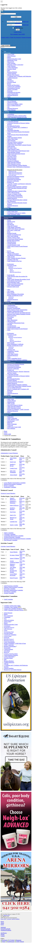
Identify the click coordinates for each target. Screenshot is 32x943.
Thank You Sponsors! (15, 37)
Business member (18, 28)
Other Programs (11, 140)
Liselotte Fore (13, 521)
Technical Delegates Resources (15, 381)
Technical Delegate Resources (15, 197)
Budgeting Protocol (9, 640)
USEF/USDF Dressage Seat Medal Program (18, 312)
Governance (10, 80)
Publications (10, 416)
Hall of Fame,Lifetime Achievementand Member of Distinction (14, 254)
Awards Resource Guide (13, 245)
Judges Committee (8, 532)
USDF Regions (11, 63)
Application (11, 296)
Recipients (10, 298)
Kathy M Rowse (14, 505)
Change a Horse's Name (13, 237)
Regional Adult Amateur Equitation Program (18, 314)
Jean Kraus (13, 512)
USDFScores (10, 352)
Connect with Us (5, 37)
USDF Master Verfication (14, 227)
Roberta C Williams (12, 564)
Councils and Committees (14, 86)
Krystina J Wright (14, 555)
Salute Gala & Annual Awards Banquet (17, 246)
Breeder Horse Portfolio (13, 240)
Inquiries (6, 667)
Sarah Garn (13, 462)
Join (8, 107)
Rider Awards (10, 292)
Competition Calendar (13, 351)
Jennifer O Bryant (12, 465)
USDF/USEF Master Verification (15, 229)
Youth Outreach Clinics (13, 149)
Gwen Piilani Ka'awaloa (13, 574)
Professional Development (14, 179)
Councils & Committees (10, 634)
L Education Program (12, 121)
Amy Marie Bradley (13, 568)
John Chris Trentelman (13, 471)
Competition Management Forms (15, 323)
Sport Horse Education (13, 130)
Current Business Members (11, 655)
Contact (3, 936)
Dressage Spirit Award (13, 286)
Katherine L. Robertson (13, 502)
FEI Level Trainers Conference (15, 142)
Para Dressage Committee (10, 540)
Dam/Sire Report (11, 242)
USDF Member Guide (13, 419)
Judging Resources (12, 198)
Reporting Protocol (9, 639)
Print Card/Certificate (12, 236)
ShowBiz (9, 324)
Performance (10, 264)
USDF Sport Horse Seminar (14, 137)
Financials (9, 91)
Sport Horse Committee (10, 591)
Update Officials (11, 400)
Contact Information (12, 67)
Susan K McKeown (13, 498)
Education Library (12, 156)
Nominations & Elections (13, 92)
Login (16, 17)
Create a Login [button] (17, 32)
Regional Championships (13, 308)
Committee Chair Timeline (11, 607)
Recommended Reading (13, 126)
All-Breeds (10, 266)
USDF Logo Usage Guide (14, 427)
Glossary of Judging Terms (14, 194)
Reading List (10, 182)
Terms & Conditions (15, 919)
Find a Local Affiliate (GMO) (15, 104)
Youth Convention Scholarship (15, 283)
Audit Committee (8, 599)
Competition (7, 617)
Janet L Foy (13, 515)
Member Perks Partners (13, 75)
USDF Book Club (12, 171)
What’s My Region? (12, 226)
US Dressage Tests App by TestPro (16, 213)
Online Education (11, 158)
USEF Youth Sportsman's (13, 285)
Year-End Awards (11, 265)
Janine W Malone (14, 558)
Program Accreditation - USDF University (18, 409)
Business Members (12, 72)
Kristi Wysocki (14, 578)
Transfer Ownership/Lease (14, 234)
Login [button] (17, 29)
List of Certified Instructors (14, 387)
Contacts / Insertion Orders (11, 653)
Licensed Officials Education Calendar (17, 200)
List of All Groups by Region (14, 405)
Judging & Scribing (12, 102)
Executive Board (11, 69)
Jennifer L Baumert (12, 508)
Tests (5, 618)
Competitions (10, 114)
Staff (8, 70)
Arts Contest (10, 291)
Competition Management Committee (13, 535)
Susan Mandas (13, 552)
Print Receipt (10, 224)
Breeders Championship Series (15, 311)
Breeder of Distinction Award (14, 295)
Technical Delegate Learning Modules (17, 165)
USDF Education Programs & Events (17, 117)
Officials (9, 79)
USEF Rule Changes (12, 354)
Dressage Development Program (15, 176)
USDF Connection (12, 418)
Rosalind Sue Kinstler (13, 571)
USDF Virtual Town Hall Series (15, 173)
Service (9, 250)
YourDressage (11, 421)
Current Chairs (7, 636)
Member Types (11, 221)
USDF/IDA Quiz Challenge (14, 143)
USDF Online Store (12, 211)
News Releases (11, 428)
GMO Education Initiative (14, 162)
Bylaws (9, 83)
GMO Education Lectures (14, 164)
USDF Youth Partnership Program (16, 153)
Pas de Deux (10, 317)
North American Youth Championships (17, 309)
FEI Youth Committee (9, 588)
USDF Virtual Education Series (15, 172)
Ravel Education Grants (13, 282)
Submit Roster (11, 402)
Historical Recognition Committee (13, 484)
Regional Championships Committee (13, 590)
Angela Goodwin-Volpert (14, 561)
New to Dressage (11, 101)
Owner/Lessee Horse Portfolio (15, 239)
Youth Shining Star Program (14, 280)
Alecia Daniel (13, 475)
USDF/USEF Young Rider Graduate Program (19, 145)
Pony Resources (11, 201)
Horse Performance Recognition (15, 294)
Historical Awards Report (15, 272)
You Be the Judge (12, 175)
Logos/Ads (10, 425)
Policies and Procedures (13, 85)
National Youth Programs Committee (13, 587)
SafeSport (3, 927)
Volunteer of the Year (12, 259)
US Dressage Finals (12, 307)
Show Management (12, 320)
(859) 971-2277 (7, 915)
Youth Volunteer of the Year (14, 261)
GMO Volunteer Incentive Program (16, 258)
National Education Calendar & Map (16, 115)
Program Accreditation (13, 161)
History (9, 57)
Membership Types (12, 60)
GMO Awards (11, 256)
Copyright (9, 919)
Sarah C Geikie (14, 525)
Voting (5, 630)
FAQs (8, 96)
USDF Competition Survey (14, 358)
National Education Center (14, 59)
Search (11, 269)
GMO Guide (10, 399)
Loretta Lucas (13, 468)
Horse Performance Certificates (15, 344)
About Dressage (11, 56)
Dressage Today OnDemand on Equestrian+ (18, 167)
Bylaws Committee (9, 485)
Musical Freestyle (11, 315)
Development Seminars (13, 178)
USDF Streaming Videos (13, 214)
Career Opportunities (12, 94)
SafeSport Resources (12, 95)
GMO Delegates (8, 629)
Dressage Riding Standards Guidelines (17, 186)
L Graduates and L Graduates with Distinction (19, 76)
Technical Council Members (8, 493)
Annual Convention (12, 89)
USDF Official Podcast (13, 192)
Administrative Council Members (9, 453)
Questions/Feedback (6, 930)
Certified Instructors (12, 77)
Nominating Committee (10, 487)
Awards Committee (9, 593)
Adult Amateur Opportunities (14, 195)
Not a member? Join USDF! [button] (17, 34)
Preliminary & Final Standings (15, 268)
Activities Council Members (8, 546)
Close (2, 9)
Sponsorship (7, 648)
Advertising (7, 650)
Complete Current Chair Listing (12, 605)
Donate (2, 934)
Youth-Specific (11, 146)
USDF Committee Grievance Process (13, 610)
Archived (12, 270)
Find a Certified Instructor (14, 105)
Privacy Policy (3, 919)
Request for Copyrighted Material (12, 669)
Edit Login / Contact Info (13, 230)
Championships (11, 305)
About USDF (10, 54)
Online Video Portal (12, 139)
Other (8, 289)
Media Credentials (12, 424)
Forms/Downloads (5, 928)
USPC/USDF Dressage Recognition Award (18, 279)
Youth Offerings (11, 66)
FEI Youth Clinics (11, 148)
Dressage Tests (11, 349)
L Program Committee (9, 534)
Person (9, 220)
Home (5, 431)
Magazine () (15, 64)
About (5, 432)
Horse (8, 231)
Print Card (10, 223)
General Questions (9, 668)
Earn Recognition (11, 159)
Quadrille (9, 318)
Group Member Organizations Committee (15, 482)
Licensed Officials (12, 380)
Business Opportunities (10, 646)
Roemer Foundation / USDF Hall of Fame (15, 643)
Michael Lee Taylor (13, 518)
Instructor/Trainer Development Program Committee (17, 538)
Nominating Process (9, 627)
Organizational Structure (13, 88)
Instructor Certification (13, 181)
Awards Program (11, 243)
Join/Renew (4, 933)
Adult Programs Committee (11, 586)
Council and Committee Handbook (13, 608)
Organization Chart (9, 631)
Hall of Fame (10, 61)
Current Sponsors (11, 73)
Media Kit (9, 422)
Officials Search (11, 321)
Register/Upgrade (11, 233)
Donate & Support (26, 37)
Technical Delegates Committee (12, 537)
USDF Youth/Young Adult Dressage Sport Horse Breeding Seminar (18, 151)
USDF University (11, 155)
